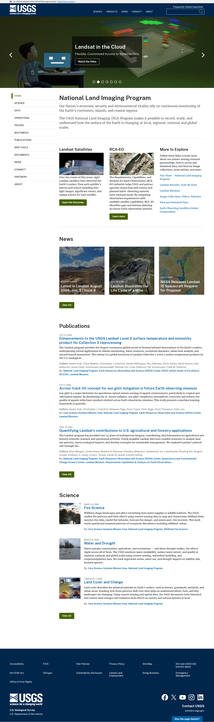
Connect (137, 11)
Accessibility (17, 664)
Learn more (118, 216)
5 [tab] (111, 82)
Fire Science (94, 508)
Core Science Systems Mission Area (82, 413)
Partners (20, 177)
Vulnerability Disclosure (89, 673)
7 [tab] (120, 82)
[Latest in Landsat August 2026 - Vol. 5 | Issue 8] (82, 271)
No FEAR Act (17, 673)
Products (111, 11)
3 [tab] (102, 82)
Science (97, 11)
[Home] (23, 14)
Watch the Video (87, 61)
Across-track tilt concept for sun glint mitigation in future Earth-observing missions (128, 388)
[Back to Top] (203, 711)
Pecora (19, 125)
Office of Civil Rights (21, 682)
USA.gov (47, 673)
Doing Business (151, 673)
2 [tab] (98, 82)
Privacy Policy (117, 664)
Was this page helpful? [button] (187, 719)
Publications (22, 140)
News (125, 11)
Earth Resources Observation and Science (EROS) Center (130, 370)
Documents (21, 154)
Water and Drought (99, 543)
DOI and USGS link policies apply (186, 665)
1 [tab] (94, 82)
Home (17, 95)
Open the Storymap (73, 202)
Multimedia (21, 132)
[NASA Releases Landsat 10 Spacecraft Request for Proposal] (181, 271)
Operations (21, 118)
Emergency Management (183, 674)
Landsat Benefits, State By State (178, 184)
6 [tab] (115, 82)
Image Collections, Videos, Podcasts (180, 196)
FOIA (45, 664)
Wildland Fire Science (176, 529)
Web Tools (21, 147)
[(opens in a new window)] (165, 696)
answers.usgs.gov (194, 710)
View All (66, 305)
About (149, 11)
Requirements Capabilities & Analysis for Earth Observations (138, 462)
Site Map (147, 664)
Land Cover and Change (103, 582)
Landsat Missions (170, 190)
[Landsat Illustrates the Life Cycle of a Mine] (131, 271)
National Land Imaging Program (80, 370)
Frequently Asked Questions (188, 7)
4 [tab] (107, 82)
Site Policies (83, 664)
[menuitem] (97, 10)
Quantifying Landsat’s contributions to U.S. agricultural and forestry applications (125, 430)
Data (17, 110)
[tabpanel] (107, 52)
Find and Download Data (174, 202)
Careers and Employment (116, 674)
